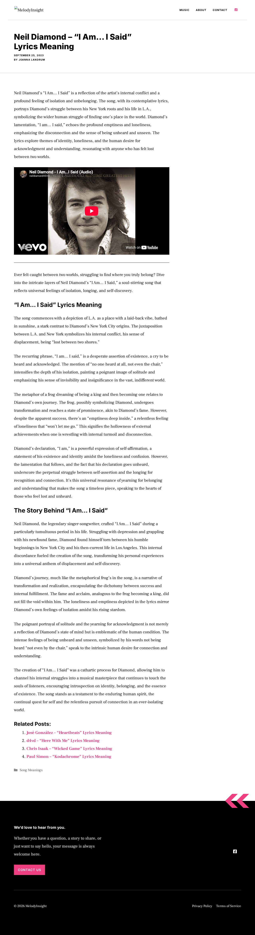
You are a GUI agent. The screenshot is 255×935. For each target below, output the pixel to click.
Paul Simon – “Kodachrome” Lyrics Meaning (68, 756)
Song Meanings (31, 770)
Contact (220, 10)
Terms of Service (228, 906)
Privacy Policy (202, 906)
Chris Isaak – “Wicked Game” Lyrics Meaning (69, 748)
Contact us (29, 870)
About (201, 10)
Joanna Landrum (32, 59)
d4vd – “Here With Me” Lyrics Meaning (63, 740)
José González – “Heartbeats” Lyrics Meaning (69, 732)
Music (184, 10)
